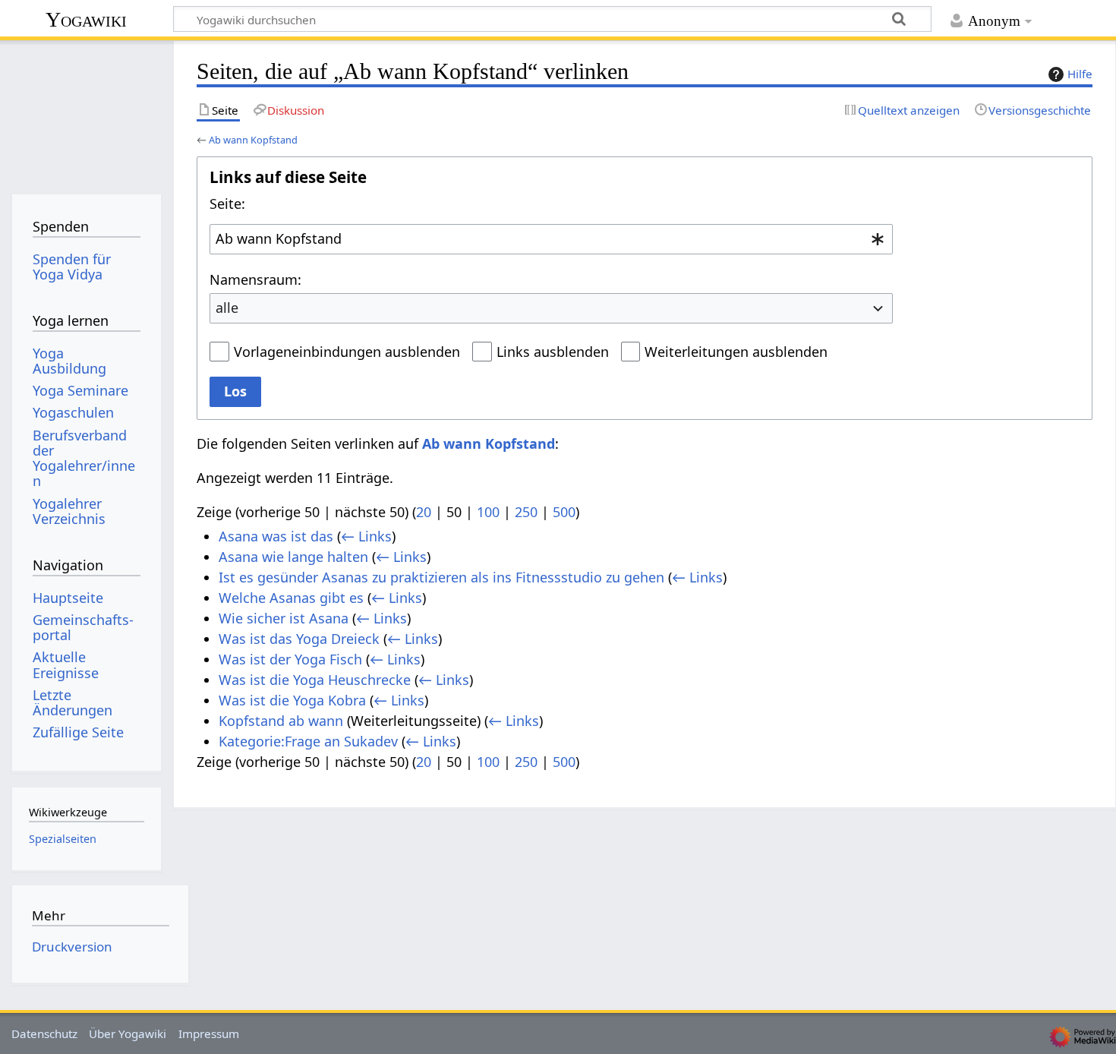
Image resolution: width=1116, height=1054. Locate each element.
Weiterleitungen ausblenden (736, 351)
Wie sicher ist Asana (283, 618)
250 (526, 512)
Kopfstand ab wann (281, 721)
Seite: (227, 203)
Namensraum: (255, 279)
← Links (366, 536)
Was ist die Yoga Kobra (292, 700)
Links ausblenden (553, 351)
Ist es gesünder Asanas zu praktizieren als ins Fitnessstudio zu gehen (441, 577)
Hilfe (1079, 73)
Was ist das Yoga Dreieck (299, 639)
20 (423, 512)
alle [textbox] (227, 307)
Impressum (208, 1033)
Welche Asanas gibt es (291, 598)
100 (488, 512)
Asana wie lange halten (293, 557)
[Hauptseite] (86, 112)
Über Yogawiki (127, 1033)
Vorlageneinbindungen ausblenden (347, 351)
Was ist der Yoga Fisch (290, 659)
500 (564, 512)
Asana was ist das (276, 536)
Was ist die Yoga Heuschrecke (315, 680)
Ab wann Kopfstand (253, 140)
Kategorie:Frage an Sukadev (308, 741)
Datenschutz (44, 1033)
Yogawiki (86, 19)
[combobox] (551, 239)
